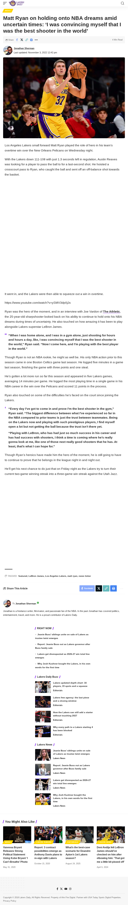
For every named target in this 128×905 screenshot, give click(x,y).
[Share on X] (22, 39)
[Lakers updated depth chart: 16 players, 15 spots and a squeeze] (43, 687)
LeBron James (36, 576)
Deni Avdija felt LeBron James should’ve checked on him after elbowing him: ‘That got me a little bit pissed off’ (110, 854)
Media (8, 11)
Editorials (57, 690)
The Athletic (111, 311)
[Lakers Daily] (16, 3)
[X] (61, 889)
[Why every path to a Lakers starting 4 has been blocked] (43, 731)
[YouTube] (66, 889)
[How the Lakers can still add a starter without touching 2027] (43, 716)
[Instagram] (70, 889)
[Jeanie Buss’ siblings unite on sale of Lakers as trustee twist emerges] (43, 755)
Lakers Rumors (43, 842)
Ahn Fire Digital (68, 897)
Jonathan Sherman (24, 48)
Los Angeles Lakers (55, 576)
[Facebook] (57, 889)
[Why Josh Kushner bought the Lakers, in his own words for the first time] (43, 799)
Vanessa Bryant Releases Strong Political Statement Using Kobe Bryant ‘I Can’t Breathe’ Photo (15, 854)
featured (22, 576)
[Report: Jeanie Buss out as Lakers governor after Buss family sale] (43, 769)
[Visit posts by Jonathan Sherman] (7, 50)
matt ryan (72, 576)
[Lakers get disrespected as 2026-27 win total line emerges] (43, 784)
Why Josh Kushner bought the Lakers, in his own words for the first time (72, 798)
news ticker (85, 576)
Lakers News (59, 758)
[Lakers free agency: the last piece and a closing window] (43, 702)
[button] (5, 3)
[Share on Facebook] (17, 39)
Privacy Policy (9, 901)
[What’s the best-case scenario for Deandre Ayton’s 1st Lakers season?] (80, 834)
